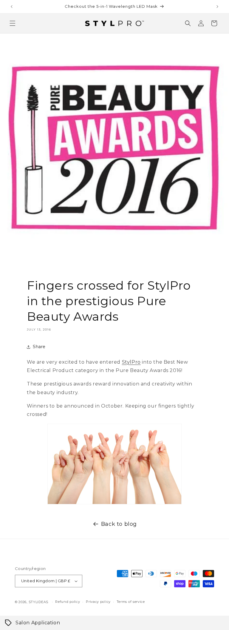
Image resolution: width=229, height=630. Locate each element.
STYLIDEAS (38, 602)
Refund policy (67, 602)
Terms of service (131, 602)
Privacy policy (98, 602)
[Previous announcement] (11, 6)
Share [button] (39, 346)
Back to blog (119, 524)
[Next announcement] (217, 6)
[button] (12, 23)
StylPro (131, 362)
